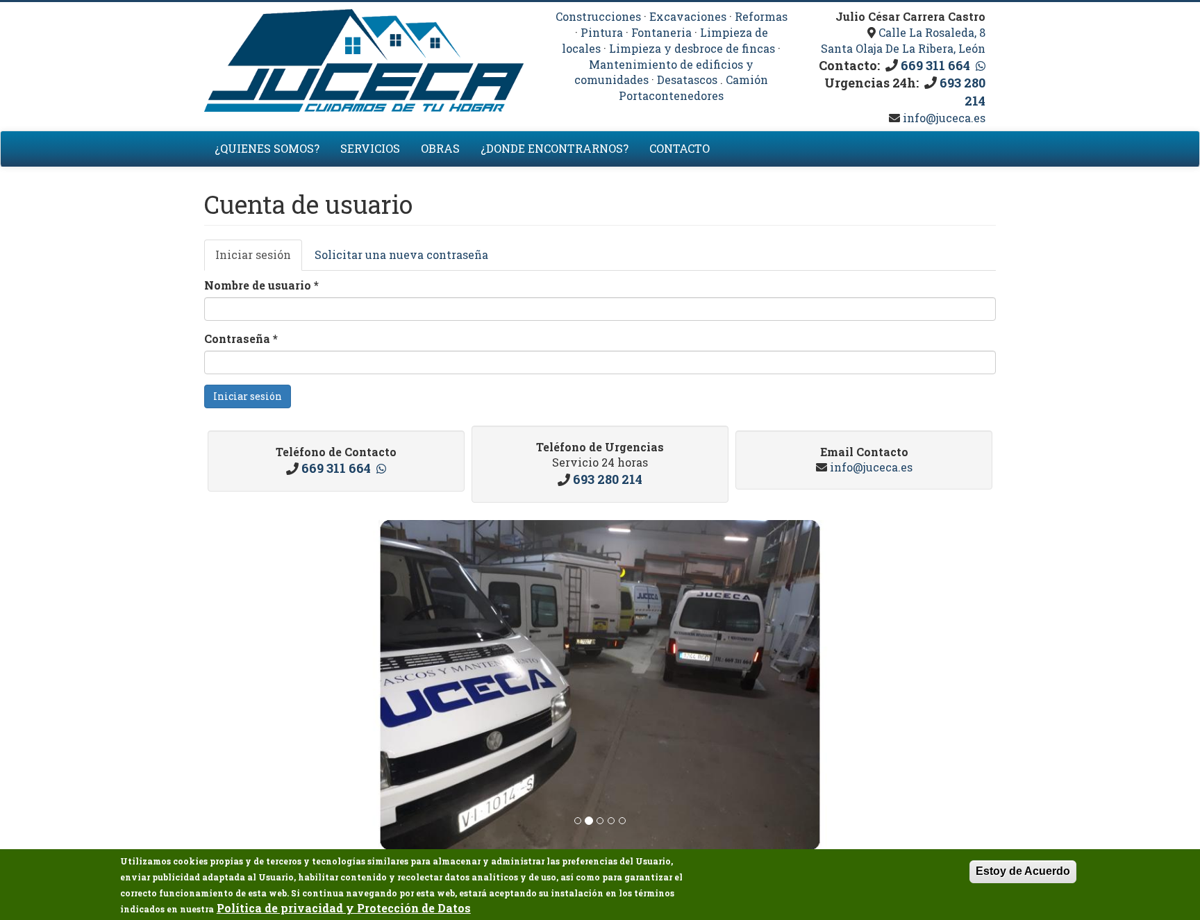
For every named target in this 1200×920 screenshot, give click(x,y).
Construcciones (598, 16)
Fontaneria (661, 32)
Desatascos (687, 79)
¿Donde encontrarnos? (554, 148)
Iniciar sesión (258, 259)
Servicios (370, 148)
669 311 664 (935, 65)
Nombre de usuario (261, 285)
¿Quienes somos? (267, 148)
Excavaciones (687, 16)
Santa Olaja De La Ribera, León (903, 48)
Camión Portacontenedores (693, 87)
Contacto (679, 148)
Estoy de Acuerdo (1023, 871)
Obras (440, 148)
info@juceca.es (942, 117)
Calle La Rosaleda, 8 (931, 32)
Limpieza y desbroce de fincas (692, 48)
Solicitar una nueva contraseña (401, 254)
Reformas (761, 16)
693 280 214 (607, 479)
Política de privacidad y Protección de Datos (344, 907)
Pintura (602, 32)
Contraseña (241, 338)
